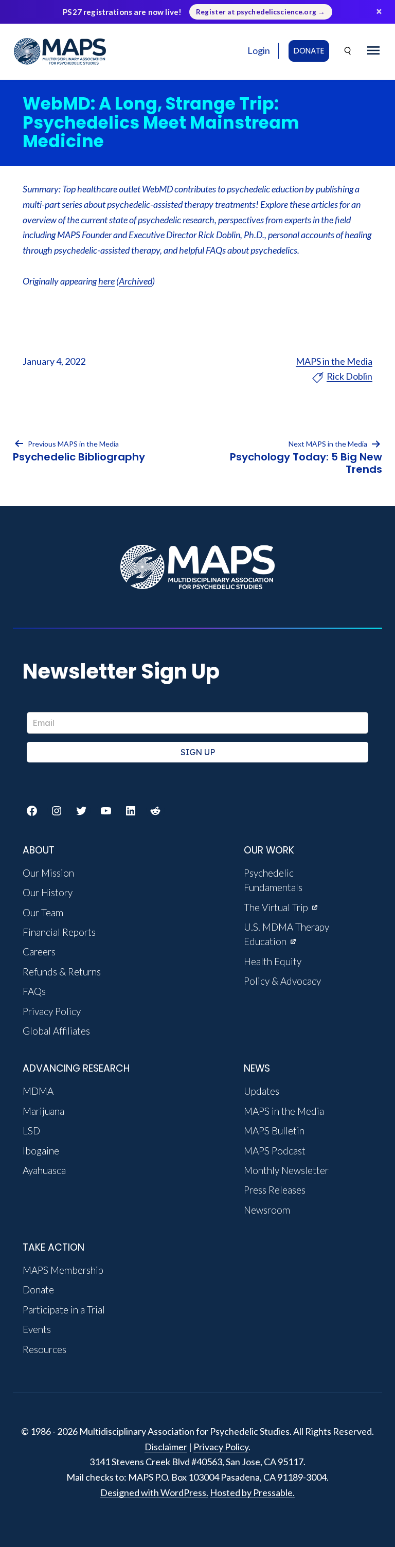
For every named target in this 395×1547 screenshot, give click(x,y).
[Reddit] (155, 811)
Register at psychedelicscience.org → (260, 12)
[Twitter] (81, 811)
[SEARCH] (348, 51)
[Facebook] (32, 811)
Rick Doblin (349, 376)
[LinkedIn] (130, 811)
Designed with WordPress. (154, 1492)
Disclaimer (166, 1446)
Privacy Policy (220, 1446)
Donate (309, 50)
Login (258, 50)
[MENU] (373, 51)
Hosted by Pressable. (252, 1492)
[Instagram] (56, 811)
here (106, 281)
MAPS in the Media (334, 361)
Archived (135, 281)
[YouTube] (106, 811)
